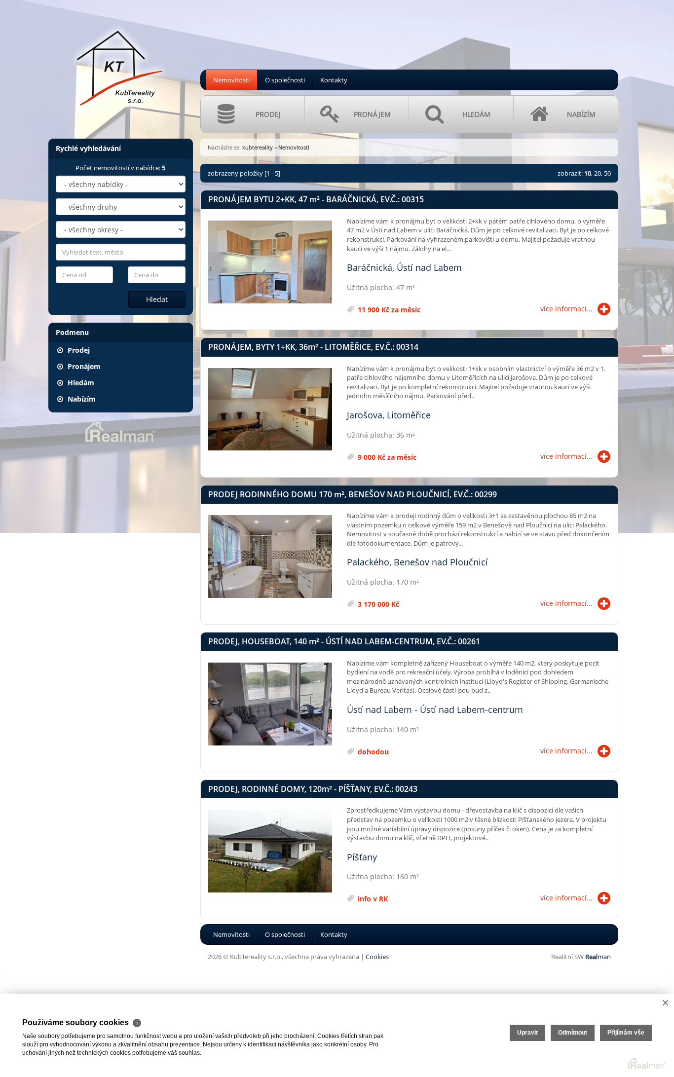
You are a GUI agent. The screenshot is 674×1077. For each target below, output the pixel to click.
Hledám (80, 382)
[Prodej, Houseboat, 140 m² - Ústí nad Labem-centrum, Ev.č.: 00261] (270, 704)
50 (607, 173)
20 (597, 173)
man (598, 956)
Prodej (78, 350)
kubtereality (257, 147)
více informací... (566, 308)
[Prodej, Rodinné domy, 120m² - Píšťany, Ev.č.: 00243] (270, 851)
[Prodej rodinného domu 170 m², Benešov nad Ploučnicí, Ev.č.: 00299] (270, 557)
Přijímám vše (625, 1032)
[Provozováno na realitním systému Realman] (120, 431)
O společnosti (285, 79)
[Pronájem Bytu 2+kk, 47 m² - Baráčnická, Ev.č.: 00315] (270, 262)
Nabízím (81, 399)
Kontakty (333, 79)
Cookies (377, 956)
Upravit (527, 1032)
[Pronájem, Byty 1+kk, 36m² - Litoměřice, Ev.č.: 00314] (270, 410)
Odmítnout (572, 1032)
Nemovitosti (231, 79)
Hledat (157, 299)
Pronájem (83, 366)
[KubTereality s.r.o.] (120, 63)
